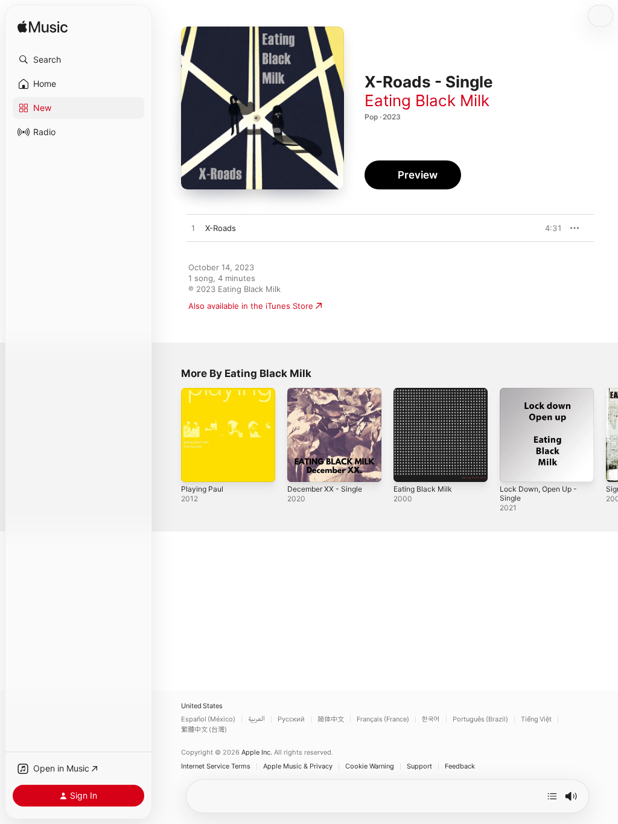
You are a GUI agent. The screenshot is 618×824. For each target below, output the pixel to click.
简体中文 (330, 719)
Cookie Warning (369, 766)
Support (419, 766)
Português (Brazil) (480, 719)
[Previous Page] (169, 435)
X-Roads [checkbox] (220, 228)
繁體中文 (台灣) (204, 729)
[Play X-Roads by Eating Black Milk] (193, 228)
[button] (78, 59)
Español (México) (208, 719)
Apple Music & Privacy (298, 766)
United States (202, 706)
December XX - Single (324, 488)
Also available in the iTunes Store (250, 306)
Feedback (460, 766)
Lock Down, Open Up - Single (538, 493)
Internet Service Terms (215, 766)
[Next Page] (605, 435)
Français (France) (383, 719)
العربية (256, 719)
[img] (43, 27)
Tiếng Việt (536, 719)
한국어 (431, 719)
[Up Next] (552, 796)
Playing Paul (202, 488)
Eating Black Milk (427, 100)
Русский (291, 719)
